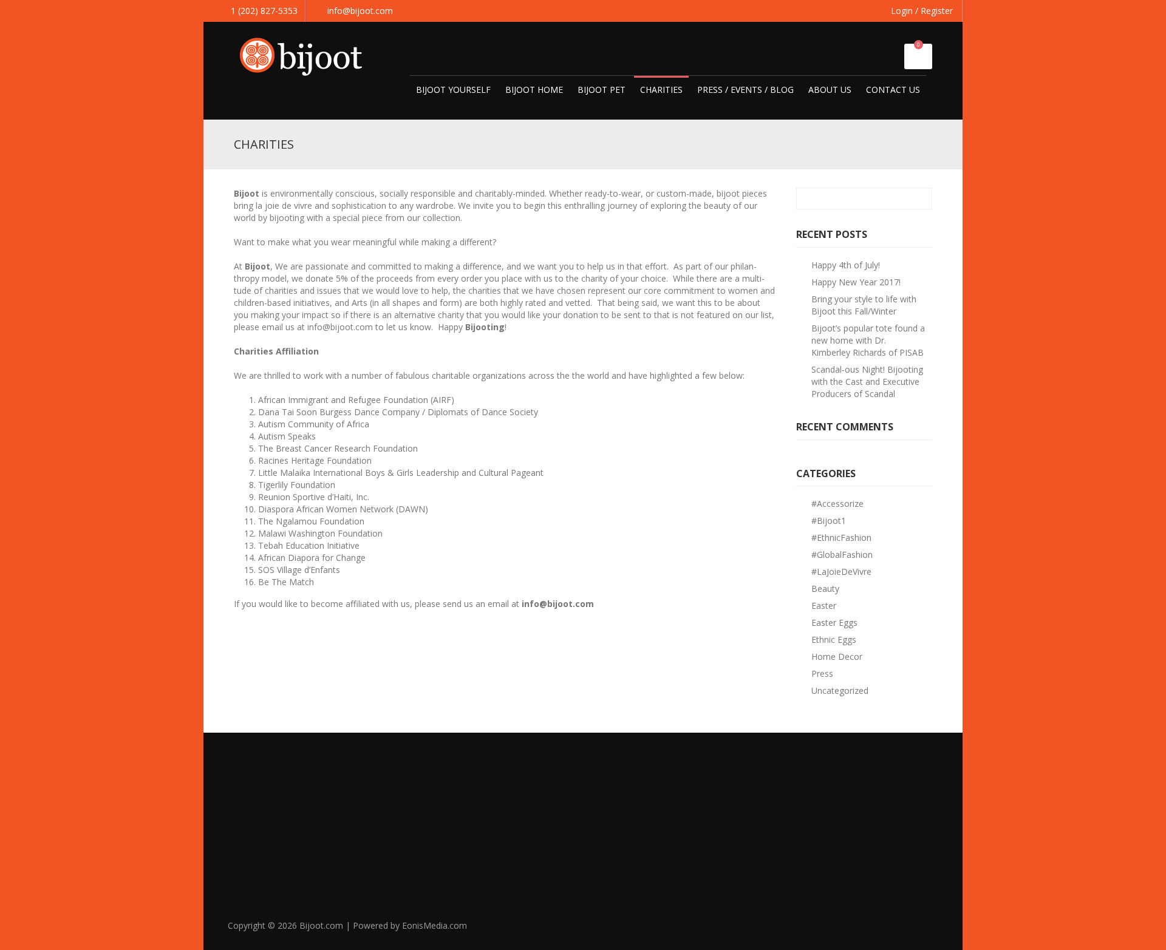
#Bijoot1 (828, 520)
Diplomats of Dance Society (483, 412)
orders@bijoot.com (815, 852)
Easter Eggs (834, 622)
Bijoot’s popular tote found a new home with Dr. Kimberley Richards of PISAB (868, 340)
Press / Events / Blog (745, 89)
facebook (847, 930)
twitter (874, 930)
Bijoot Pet (602, 89)
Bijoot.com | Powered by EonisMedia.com (383, 925)
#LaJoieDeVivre (841, 571)
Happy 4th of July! (845, 265)
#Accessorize (837, 503)
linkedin (901, 930)
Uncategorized (839, 690)
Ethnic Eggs (833, 639)
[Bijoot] (307, 55)
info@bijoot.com (360, 10)
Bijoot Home (534, 89)
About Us (829, 89)
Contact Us (893, 89)
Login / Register (922, 10)
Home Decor (836, 656)
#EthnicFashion (841, 537)
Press (822, 673)
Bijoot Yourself (453, 89)
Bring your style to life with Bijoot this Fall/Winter (863, 305)
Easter (823, 605)
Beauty (825, 588)
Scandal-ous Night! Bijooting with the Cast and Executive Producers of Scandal (867, 381)
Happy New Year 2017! (856, 282)
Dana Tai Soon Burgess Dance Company (339, 412)
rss (927, 930)
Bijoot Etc (602, 835)
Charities (661, 89)
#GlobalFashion (842, 554)
